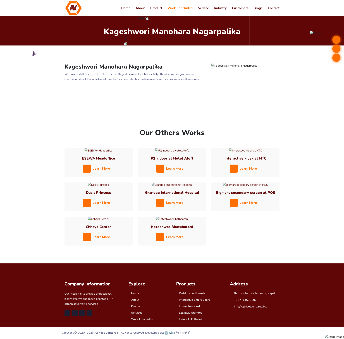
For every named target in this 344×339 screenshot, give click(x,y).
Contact (274, 8)
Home (125, 8)
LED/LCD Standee (190, 313)
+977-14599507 (245, 300)
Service (203, 8)
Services (136, 313)
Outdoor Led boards (192, 293)
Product (156, 8)
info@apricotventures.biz (250, 307)
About (140, 8)
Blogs (258, 8)
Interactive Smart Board (194, 300)
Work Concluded (180, 8)
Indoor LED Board (190, 319)
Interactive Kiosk (189, 306)
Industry (220, 8)
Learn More (101, 168)
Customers (240, 8)
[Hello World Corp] (168, 333)
